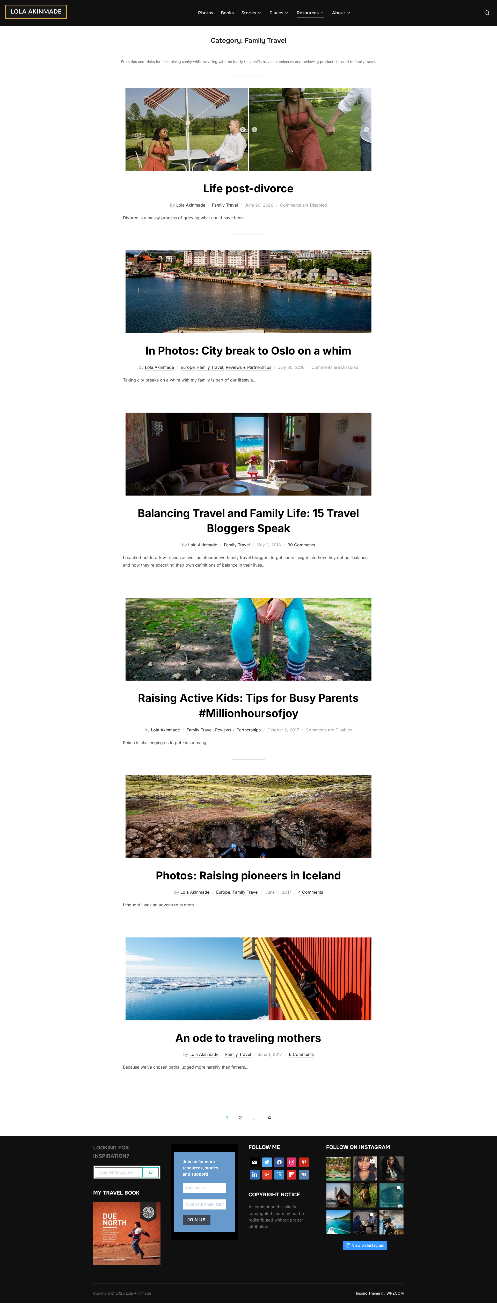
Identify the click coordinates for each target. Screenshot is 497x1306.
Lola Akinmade (190, 205)
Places (276, 12)
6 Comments (301, 1054)
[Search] (150, 1172)
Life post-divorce (248, 188)
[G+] (267, 1174)
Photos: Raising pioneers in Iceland (248, 875)
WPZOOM (395, 1293)
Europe (188, 367)
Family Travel (225, 205)
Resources (308, 12)
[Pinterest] (304, 1162)
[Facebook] (279, 1162)
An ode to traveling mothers (248, 1037)
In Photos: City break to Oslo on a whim (248, 350)
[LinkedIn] (254, 1174)
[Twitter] (267, 1162)
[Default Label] (279, 1174)
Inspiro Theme (368, 1293)
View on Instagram (368, 1245)
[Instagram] (292, 1162)
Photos (205, 12)
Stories (249, 12)
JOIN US (196, 1220)
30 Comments (301, 544)
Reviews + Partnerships (248, 367)
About (338, 12)
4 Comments (310, 892)
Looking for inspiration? (111, 1152)
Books (227, 12)
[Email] (254, 1162)
